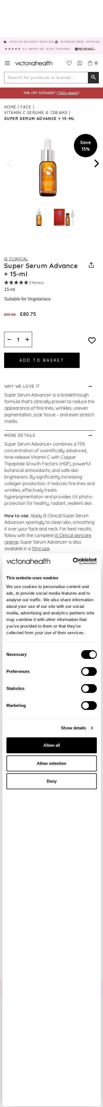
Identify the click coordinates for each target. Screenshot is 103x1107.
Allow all (51, 745)
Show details (73, 728)
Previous (9, 163)
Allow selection (51, 763)
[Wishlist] (69, 63)
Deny (52, 781)
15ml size (40, 548)
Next (96, 163)
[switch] (89, 671)
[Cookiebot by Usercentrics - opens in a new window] (73, 561)
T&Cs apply (67, 93)
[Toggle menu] (7, 63)
